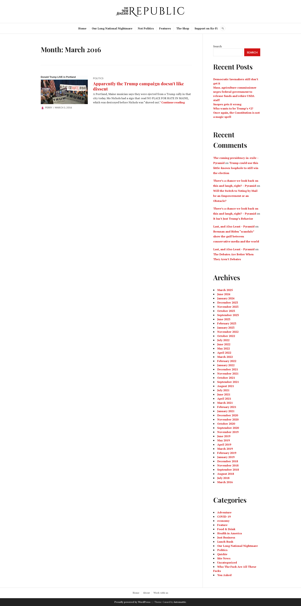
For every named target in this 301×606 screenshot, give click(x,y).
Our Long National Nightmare (112, 28)
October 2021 (226, 378)
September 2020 (228, 428)
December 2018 (227, 461)
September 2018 (228, 469)
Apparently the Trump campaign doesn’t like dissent (138, 86)
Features (165, 28)
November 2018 (227, 465)
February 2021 (226, 407)
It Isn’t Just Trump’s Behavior (233, 219)
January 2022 (225, 365)
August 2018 (225, 474)
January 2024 (225, 298)
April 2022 (224, 353)
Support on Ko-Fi (206, 28)
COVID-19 (224, 516)
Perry (48, 107)
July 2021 (223, 390)
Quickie (222, 554)
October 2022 (226, 336)
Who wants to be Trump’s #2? (233, 108)
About (146, 592)
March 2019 (225, 449)
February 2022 (226, 361)
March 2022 (225, 357)
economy (223, 521)
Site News (223, 558)
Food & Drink (226, 529)
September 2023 (228, 315)
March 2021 (225, 403)
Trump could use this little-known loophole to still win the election (235, 168)
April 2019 (224, 444)
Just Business (226, 537)
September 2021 (228, 382)
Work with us (160, 592)
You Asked (224, 575)
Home (82, 28)
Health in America (229, 533)
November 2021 (227, 373)
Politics (98, 78)
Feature (222, 525)
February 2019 (226, 453)
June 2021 (223, 394)
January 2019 (225, 457)
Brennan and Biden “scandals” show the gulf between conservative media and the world (236, 236)
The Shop (182, 28)
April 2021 (224, 398)
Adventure (224, 512)
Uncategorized (227, 562)
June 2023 (223, 319)
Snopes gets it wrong (227, 104)
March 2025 (225, 290)
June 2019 (223, 436)
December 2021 (227, 369)
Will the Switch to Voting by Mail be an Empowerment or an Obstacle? (235, 196)
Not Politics (146, 28)
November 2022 (227, 332)
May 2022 (223, 348)
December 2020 (227, 415)
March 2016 (225, 482)
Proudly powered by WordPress (132, 602)
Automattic (179, 602)
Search (217, 46)
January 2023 (225, 327)
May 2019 (223, 440)
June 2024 (223, 294)
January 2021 (225, 411)
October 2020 (226, 424)
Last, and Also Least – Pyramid (233, 226)
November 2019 (227, 432)
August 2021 (225, 386)
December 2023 (227, 302)
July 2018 (223, 478)
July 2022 (223, 340)
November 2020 (227, 419)
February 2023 (226, 323)
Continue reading (173, 102)
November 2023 (227, 307)
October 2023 (226, 311)
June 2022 (223, 344)
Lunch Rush (225, 542)
